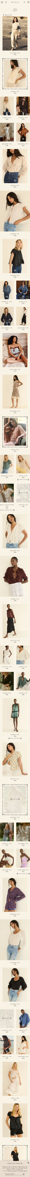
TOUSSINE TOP (23, 1056)
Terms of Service (12, 1171)
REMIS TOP (23, 1030)
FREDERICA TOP (7, 476)
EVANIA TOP (15, 734)
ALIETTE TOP (7, 1030)
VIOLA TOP (23, 476)
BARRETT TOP (7, 301)
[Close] (28, 1163)
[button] (2, 2)
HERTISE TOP (15, 817)
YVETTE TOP (23, 505)
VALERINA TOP (15, 411)
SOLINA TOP (15, 1140)
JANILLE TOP (7, 843)
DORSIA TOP (6, 117)
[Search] (24, 2)
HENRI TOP (15, 599)
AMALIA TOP (7, 1056)
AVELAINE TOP (15, 369)
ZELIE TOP (15, 449)
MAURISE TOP (7, 144)
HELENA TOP (15, 550)
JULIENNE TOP (7, 328)
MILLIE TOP (15, 779)
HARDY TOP (15, 185)
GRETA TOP (15, 1098)
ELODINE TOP (15, 53)
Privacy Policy (23, 1171)
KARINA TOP (15, 234)
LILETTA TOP (15, 640)
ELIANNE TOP (23, 843)
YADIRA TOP (15, 91)
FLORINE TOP (15, 962)
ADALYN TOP (7, 870)
